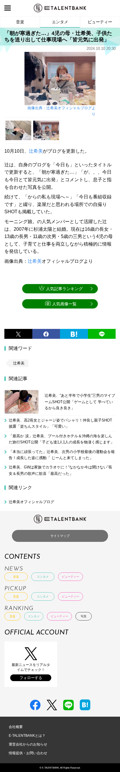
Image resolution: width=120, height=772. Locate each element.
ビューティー (100, 22)
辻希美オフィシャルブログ (31, 502)
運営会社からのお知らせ (28, 744)
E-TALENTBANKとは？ (27, 736)
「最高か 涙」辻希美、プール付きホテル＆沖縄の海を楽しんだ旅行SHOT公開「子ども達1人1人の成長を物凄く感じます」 (61, 439)
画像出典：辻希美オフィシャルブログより (61, 111)
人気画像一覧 (64, 304)
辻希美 (36, 151)
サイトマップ (60, 535)
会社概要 (16, 727)
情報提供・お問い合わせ (28, 753)
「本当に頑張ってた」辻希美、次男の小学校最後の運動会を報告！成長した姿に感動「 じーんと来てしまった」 (62, 455)
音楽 (20, 22)
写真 (84, 616)
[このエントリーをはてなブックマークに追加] (74, 334)
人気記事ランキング (64, 288)
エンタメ (60, 22)
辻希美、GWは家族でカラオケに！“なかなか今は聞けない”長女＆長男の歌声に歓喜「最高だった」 (60, 470)
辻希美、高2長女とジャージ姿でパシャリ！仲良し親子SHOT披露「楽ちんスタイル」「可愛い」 (60, 423)
